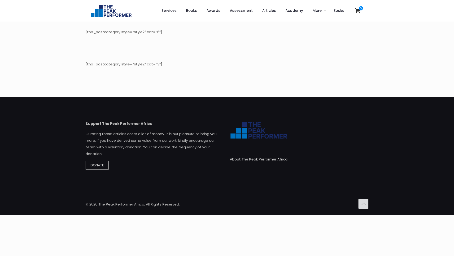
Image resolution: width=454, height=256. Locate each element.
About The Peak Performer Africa (259, 159)
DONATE (97, 165)
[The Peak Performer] (111, 10)
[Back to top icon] (363, 204)
